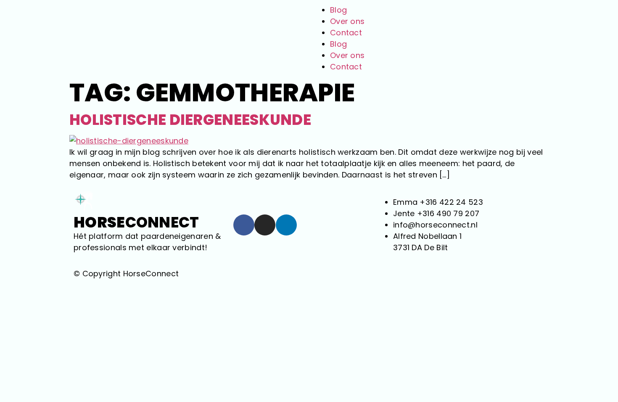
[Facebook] (243, 224)
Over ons (347, 21)
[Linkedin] (286, 224)
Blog (338, 10)
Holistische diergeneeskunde (190, 119)
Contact (346, 32)
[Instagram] (264, 224)
